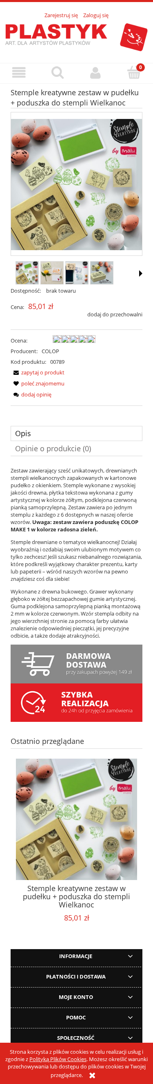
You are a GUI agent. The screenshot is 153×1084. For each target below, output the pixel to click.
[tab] (76, 433)
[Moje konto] (96, 73)
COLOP (50, 351)
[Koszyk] (134, 72)
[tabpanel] (76, 553)
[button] (19, 73)
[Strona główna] (76, 36)
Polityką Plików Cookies (57, 1059)
